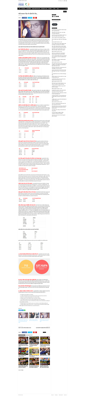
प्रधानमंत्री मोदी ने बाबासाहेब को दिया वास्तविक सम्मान (43, 327)
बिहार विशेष (30, 354)
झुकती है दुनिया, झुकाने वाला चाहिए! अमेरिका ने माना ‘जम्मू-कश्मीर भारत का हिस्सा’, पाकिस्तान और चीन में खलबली (44, 366)
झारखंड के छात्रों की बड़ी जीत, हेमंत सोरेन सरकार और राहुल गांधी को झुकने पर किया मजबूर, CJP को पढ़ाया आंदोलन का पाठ (59, 71)
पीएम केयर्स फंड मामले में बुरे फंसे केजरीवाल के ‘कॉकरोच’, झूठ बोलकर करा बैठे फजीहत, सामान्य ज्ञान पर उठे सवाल (45, 345)
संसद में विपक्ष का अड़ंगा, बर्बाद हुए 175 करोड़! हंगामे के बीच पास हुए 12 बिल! (59, 110)
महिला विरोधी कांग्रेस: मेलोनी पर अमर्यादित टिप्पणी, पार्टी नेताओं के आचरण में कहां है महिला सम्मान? (59, 93)
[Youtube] (66, 1)
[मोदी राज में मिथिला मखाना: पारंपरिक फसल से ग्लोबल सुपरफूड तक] (34, 351)
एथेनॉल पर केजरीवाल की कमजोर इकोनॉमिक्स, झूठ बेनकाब (22, 356)
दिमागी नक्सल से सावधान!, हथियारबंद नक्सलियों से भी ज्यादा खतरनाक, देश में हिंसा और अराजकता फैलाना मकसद (59, 84)
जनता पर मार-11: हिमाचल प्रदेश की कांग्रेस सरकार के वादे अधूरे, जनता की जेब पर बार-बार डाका (59, 104)
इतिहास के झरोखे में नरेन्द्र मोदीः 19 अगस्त (57, 62)
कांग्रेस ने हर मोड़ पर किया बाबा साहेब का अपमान (24, 327)
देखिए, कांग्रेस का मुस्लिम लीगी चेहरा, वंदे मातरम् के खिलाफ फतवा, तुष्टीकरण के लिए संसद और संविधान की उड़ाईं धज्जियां (34, 366)
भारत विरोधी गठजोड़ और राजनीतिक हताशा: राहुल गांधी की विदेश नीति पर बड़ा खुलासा (58, 86)
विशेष (54, 8)
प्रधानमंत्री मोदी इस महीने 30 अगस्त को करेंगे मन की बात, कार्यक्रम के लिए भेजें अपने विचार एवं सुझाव (59, 79)
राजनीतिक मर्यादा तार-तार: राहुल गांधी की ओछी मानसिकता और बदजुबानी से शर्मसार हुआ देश (59, 100)
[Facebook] (58, 1)
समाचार (41, 364)
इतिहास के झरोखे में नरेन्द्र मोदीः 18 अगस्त (57, 81)
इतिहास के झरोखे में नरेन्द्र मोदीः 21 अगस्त (45, 355)
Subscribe (54, 24)
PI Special (23, 8)
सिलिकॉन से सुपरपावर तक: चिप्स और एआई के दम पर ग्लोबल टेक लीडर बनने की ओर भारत (59, 77)
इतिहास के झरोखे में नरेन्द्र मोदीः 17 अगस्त (57, 88)
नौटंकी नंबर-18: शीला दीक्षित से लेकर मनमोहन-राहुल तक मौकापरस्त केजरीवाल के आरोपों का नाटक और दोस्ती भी (58, 54)
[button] (66, 9)
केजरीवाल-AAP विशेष (31, 343)
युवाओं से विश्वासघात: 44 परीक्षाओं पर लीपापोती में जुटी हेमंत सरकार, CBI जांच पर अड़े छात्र (59, 60)
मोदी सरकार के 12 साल (44, 8)
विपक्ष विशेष (50, 8)
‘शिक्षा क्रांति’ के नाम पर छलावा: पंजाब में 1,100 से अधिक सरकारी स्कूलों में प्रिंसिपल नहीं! (33, 345)
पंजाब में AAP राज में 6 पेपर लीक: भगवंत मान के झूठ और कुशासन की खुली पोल (58, 115)
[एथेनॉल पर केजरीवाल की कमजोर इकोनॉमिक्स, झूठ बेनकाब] (23, 351)
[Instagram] (60, 1)
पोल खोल (19, 364)
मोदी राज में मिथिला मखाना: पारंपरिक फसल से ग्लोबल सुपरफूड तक (34, 356)
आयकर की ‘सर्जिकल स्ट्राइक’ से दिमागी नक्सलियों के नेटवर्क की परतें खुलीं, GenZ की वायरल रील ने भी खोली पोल (23, 366)
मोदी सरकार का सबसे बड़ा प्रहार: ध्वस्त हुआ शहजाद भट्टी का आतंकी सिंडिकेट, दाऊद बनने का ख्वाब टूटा (59, 68)
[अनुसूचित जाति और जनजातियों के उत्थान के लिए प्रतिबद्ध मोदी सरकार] (34, 315)
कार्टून (58, 8)
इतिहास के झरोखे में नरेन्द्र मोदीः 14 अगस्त (57, 101)
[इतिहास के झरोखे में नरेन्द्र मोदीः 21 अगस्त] (45, 351)
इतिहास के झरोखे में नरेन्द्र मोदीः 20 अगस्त (57, 51)
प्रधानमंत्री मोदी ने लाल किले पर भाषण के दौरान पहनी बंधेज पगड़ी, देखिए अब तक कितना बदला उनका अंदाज (59, 91)
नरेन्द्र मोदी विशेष (29, 8)
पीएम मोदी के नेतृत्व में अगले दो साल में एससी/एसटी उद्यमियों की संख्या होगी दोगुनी (44, 320)
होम (19, 8)
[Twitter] (64, 1)
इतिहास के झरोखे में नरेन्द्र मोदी (36, 8)
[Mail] (61, 1)
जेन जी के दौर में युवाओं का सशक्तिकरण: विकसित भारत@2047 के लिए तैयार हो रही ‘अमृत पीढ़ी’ (57, 113)
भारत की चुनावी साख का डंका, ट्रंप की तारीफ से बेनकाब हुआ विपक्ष (59, 74)
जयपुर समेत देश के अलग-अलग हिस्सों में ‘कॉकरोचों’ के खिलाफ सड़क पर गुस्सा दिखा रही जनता (23, 345)
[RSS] (63, 1)
